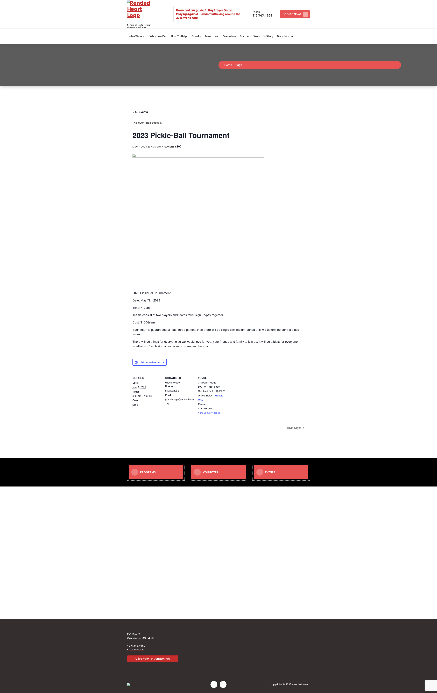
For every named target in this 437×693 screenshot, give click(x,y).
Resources (211, 36)
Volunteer (229, 36)
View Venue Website (209, 412)
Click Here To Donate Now (152, 658)
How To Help (179, 36)
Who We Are (136, 36)
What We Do (158, 36)
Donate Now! (292, 14)
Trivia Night (294, 428)
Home (228, 65)
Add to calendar (150, 362)
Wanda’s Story (263, 36)
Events (196, 36)
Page (239, 65)
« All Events (140, 112)
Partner (245, 36)
